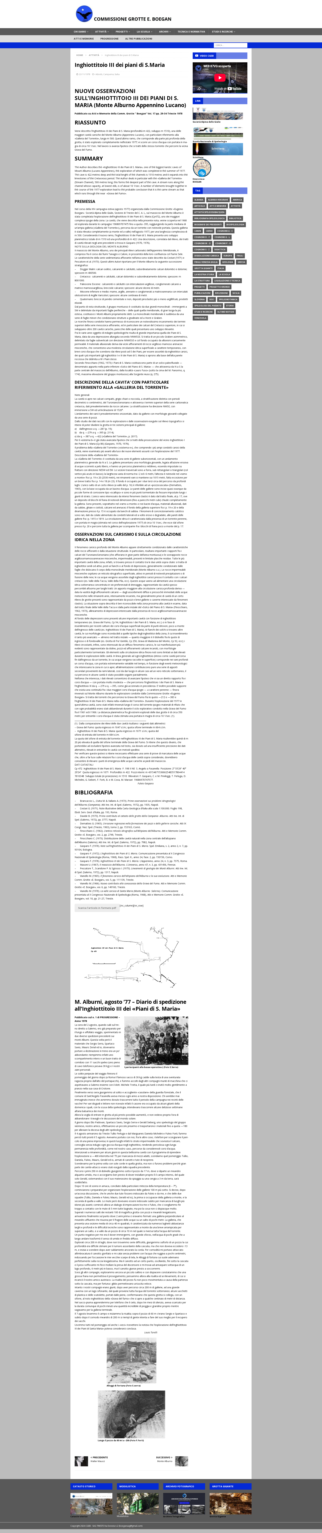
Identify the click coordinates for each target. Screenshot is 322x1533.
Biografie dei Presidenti (208, 224)
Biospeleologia (235, 224)
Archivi (163, 31)
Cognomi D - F (202, 237)
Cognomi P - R (223, 243)
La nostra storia (204, 274)
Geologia (227, 262)
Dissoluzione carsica (206, 255)
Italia (117, 74)
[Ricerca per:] (230, 45)
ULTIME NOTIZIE (225, 311)
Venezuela (200, 318)
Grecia (241, 262)
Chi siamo (80, 31)
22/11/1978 (84, 74)
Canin (197, 231)
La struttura (202, 280)
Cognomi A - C (225, 231)
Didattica (219, 249)
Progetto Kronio (219, 286)
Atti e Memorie (218, 206)
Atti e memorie (84, 38)
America (237, 199)
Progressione (109, 38)
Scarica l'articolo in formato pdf (97, 907)
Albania (198, 199)
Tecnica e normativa (191, 31)
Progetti (122, 31)
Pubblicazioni (202, 293)
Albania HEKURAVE (218, 199)
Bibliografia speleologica (209, 218)
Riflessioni (221, 293)
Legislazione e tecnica (227, 280)
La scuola (143, 31)
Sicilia (235, 293)
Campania (108, 74)
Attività (100, 31)
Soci (211, 299)
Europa (228, 255)
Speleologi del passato (207, 305)
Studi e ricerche (222, 31)
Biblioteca (235, 218)
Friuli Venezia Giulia (206, 262)
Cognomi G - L (222, 237)
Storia (230, 305)
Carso (209, 231)
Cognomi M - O (202, 243)
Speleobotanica (228, 299)
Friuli (240, 255)
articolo (199, 206)
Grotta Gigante (203, 268)
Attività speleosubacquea (209, 212)
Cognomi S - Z (202, 249)
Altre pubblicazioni (138, 38)
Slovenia (199, 299)
